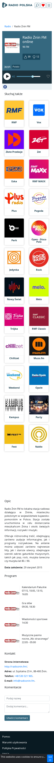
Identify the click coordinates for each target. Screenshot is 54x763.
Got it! (50, 758)
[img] (49, 5)
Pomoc (6, 736)
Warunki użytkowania (14, 742)
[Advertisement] (27, 17)
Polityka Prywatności (14, 748)
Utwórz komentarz (17, 718)
